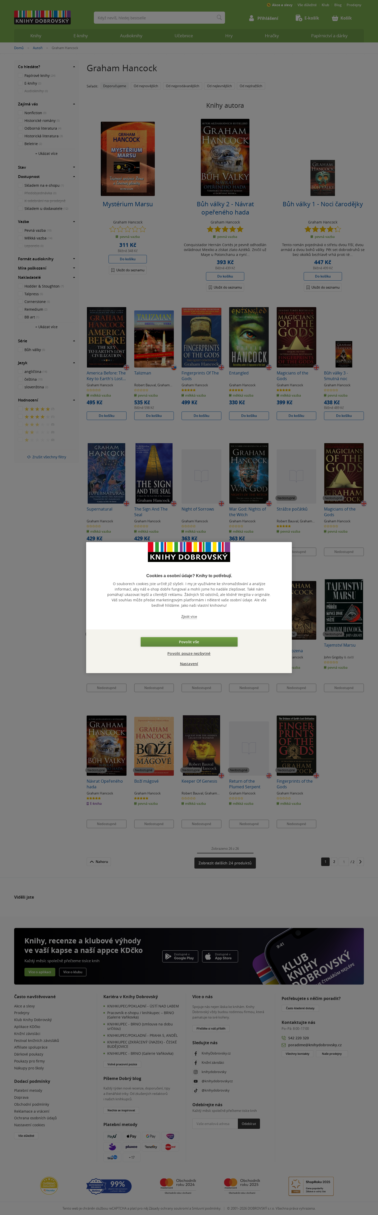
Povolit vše (189, 641)
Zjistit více (189, 617)
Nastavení (189, 663)
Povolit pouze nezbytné (188, 653)
